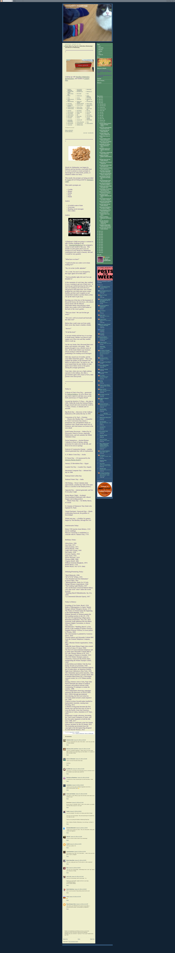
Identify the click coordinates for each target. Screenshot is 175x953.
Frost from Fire (102, 432)
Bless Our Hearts (103, 295)
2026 (100, 97)
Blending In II (89, 91)
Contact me (100, 54)
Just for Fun (89, 114)
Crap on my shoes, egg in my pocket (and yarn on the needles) (105, 300)
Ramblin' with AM (80, 103)
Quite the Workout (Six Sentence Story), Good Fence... (104, 214)
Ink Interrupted (103, 421)
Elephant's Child (69, 739)
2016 (100, 241)
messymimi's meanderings (76, 6)
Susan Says (102, 315)
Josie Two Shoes (103, 439)
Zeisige (78, 117)
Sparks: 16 (102, 436)
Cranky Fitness (103, 319)
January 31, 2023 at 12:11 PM (82, 904)
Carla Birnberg (103, 409)
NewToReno (79, 110)
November (102, 105)
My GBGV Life (89, 101)
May (101, 115)
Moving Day (102, 427)
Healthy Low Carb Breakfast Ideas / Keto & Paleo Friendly (105, 465)
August (101, 110)
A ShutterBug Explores (70, 105)
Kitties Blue (79, 116)
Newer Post (65, 939)
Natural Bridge (79, 108)
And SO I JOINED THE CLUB (105, 343)
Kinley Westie (70, 123)
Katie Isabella (89, 119)
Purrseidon (102, 329)
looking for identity (104, 369)
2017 (100, 239)
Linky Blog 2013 (90, 132)
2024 (100, 101)
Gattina (78, 113)
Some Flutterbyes (103, 366)
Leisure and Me (90, 123)
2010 (100, 250)
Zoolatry (88, 107)
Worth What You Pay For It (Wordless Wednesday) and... (104, 149)
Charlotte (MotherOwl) (71, 827)
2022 (100, 231)
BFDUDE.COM (103, 468)
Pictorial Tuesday (88, 118)
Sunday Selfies (102, 291)
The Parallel (102, 395)
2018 (100, 237)
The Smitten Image (104, 431)
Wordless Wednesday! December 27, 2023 (104, 377)
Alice (99, 52)
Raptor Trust (79, 112)
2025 (100, 99)
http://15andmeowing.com (105, 290)
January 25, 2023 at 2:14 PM (76, 836)
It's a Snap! (89, 97)
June (101, 113)
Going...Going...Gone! (104, 452)
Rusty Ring (89, 112)
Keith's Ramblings (89, 96)
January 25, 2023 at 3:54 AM (81, 758)
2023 (100, 102)
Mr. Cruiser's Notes (104, 372)
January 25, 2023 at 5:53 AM (78, 768)
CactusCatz (70, 124)
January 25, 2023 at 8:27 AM (77, 802)
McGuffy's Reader (103, 435)
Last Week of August (103, 287)
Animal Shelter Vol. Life (89, 105)
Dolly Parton (102, 307)
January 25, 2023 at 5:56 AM (83, 777)
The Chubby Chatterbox (105, 451)
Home (79, 939)
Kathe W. (68, 836)
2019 (100, 236)
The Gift (101, 381)
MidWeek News (80, 124)
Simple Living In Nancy (105, 385)
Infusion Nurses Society (73, 460)
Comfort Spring (70, 114)
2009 (100, 252)
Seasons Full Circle (104, 403)
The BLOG (102, 333)
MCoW (69, 95)
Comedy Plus (102, 426)
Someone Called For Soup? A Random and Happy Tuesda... (105, 124)
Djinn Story (100, 49)
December (102, 104)
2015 (100, 242)
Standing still (79, 119)
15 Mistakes (102, 330)
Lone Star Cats (80, 123)
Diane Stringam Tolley (71, 904)
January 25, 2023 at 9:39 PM (74, 867)
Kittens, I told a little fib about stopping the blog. (105, 391)
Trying (101, 296)
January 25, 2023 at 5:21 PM (80, 851)
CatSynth (69, 110)
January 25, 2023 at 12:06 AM (80, 739)
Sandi (69, 180)
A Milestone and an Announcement (103, 447)
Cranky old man (103, 342)
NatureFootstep (71, 101)
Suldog (101, 380)
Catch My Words (103, 337)
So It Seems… (102, 418)
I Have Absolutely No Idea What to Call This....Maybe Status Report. (104, 475)
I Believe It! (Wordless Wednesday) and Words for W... (105, 218)
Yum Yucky (102, 463)
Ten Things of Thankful (105, 350)
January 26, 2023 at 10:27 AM (77, 876)
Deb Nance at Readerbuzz (71, 777)
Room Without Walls (104, 365)
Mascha (88, 113)
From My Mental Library (105, 286)
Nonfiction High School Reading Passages (104, 339)
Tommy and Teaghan (79, 102)
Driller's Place (79, 107)
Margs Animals (103, 389)
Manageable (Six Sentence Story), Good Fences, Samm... (104, 145)
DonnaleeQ (70, 117)
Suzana (78, 97)
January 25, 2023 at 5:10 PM (75, 844)
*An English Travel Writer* (105, 362)
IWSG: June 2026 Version (104, 316)
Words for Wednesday (89, 733)
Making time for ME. (103, 410)
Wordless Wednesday (82, 77)
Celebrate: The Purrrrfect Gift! (105, 414)
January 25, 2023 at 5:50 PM (80, 860)
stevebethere (69, 785)
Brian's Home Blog (70, 860)
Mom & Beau (70, 116)
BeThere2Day (69, 78)
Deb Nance (70, 103)
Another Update (103, 347)
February (101, 120)
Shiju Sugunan (70, 112)
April (101, 117)
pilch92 (68, 844)
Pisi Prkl (88, 110)
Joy (100, 311)
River (67, 867)
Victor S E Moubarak (70, 758)
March (101, 118)
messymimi (107, 257)
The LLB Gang (89, 116)
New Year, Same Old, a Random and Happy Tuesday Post (104, 222)
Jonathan (100, 51)
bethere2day (89, 89)
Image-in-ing (79, 95)
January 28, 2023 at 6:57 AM (75, 896)
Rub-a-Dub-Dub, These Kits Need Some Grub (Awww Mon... (104, 177)
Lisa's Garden (70, 113)
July (101, 112)
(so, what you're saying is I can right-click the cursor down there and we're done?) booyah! (105, 353)
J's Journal (102, 455)
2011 (100, 249)
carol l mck (68, 876)
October (101, 107)
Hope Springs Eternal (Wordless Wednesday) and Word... (105, 195)
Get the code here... (69, 131)
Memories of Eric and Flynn (72, 748)
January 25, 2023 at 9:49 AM (75, 811)
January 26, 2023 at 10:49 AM (80, 889)
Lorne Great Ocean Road (70, 120)
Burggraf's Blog (103, 460)
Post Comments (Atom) (73, 941)
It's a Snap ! (102, 375)
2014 (100, 244)
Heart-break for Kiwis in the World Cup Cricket (105, 405)
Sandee (68, 811)
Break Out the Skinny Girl (105, 417)
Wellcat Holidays (72, 394)
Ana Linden (79, 93)
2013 (100, 245)
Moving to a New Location (104, 440)
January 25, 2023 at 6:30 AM (81, 793)
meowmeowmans (70, 851)
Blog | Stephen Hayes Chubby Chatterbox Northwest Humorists (104, 444)
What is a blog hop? (69, 130)
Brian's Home (89, 103)
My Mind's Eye (80, 91)
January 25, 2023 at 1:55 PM (82, 827)
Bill (77, 114)
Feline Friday (100, 47)
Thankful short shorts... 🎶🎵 (105, 302)
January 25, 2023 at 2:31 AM (84, 748)
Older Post (92, 939)
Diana (69, 97)
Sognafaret (79, 99)
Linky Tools (85, 132)
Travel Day (102, 326)
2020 (100, 234)
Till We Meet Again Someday (105, 386)
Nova (88, 93)
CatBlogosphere (71, 108)
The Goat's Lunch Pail (104, 394)
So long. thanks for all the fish (105, 469)
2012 (100, 247)
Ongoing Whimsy (71, 107)
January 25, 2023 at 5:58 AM (78, 785)
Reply (67, 744)
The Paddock (102, 310)
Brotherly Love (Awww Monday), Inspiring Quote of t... (105, 156)
